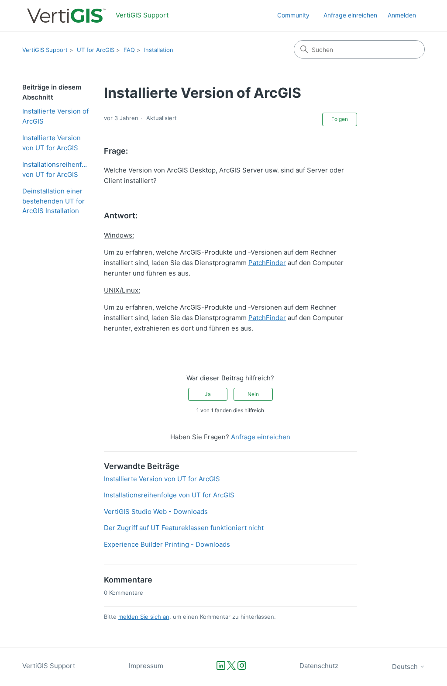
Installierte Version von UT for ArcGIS (51, 143)
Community (293, 15)
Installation (158, 49)
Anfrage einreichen (350, 15)
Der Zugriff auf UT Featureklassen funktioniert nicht (184, 528)
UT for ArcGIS (95, 49)
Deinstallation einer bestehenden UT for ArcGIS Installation (53, 201)
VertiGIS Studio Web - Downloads (156, 511)
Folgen (339, 119)
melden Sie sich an (143, 616)
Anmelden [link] (402, 15)
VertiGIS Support (45, 49)
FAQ (129, 49)
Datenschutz (318, 666)
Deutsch (405, 666)
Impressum (146, 666)
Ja (208, 394)
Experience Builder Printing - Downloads (167, 544)
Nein (253, 394)
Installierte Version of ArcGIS (55, 116)
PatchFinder (267, 263)
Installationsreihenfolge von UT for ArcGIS (56, 169)
